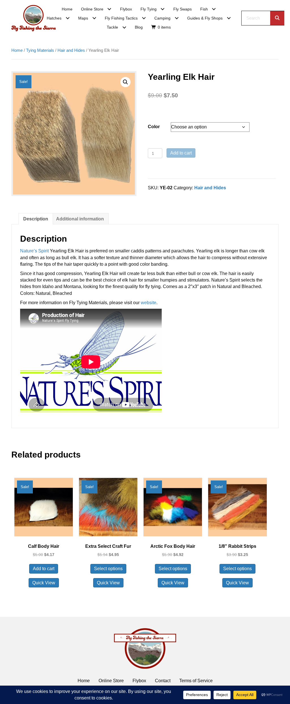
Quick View (43, 582)
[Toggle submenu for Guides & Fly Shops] (229, 18)
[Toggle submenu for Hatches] (67, 18)
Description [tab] (35, 218)
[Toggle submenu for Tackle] (124, 27)
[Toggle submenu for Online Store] (109, 9)
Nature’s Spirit (34, 250)
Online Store (111, 680)
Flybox (139, 680)
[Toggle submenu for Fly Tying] (163, 9)
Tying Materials (40, 50)
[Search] (277, 18)
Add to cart (181, 153)
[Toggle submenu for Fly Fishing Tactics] (144, 18)
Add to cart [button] (43, 568)
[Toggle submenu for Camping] (176, 18)
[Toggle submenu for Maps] (94, 18)
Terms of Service (196, 680)
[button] (125, 82)
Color (154, 126)
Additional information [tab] (80, 218)
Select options (108, 568)
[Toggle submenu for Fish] (214, 9)
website (148, 302)
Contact (162, 680)
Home (17, 50)
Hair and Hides (71, 50)
